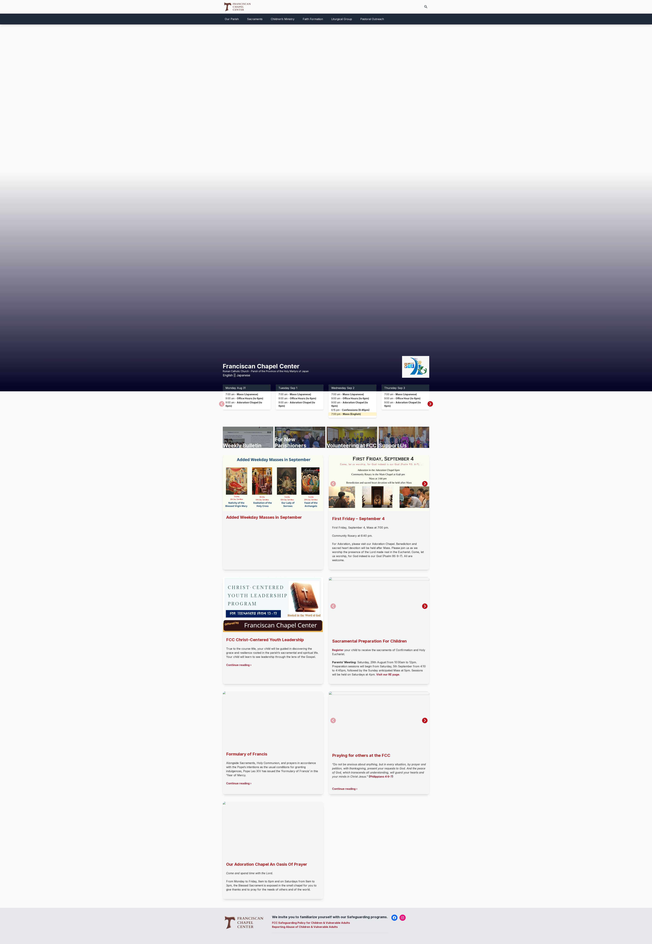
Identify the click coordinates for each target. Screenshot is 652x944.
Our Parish (232, 19)
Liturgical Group (341, 19)
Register (337, 650)
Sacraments (254, 19)
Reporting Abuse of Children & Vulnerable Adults (305, 927)
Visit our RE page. (388, 674)
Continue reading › (238, 665)
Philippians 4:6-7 (381, 776)
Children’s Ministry (282, 19)
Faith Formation (313, 19)
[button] (430, 404)
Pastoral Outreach (372, 19)
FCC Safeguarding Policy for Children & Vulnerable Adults (311, 922)
